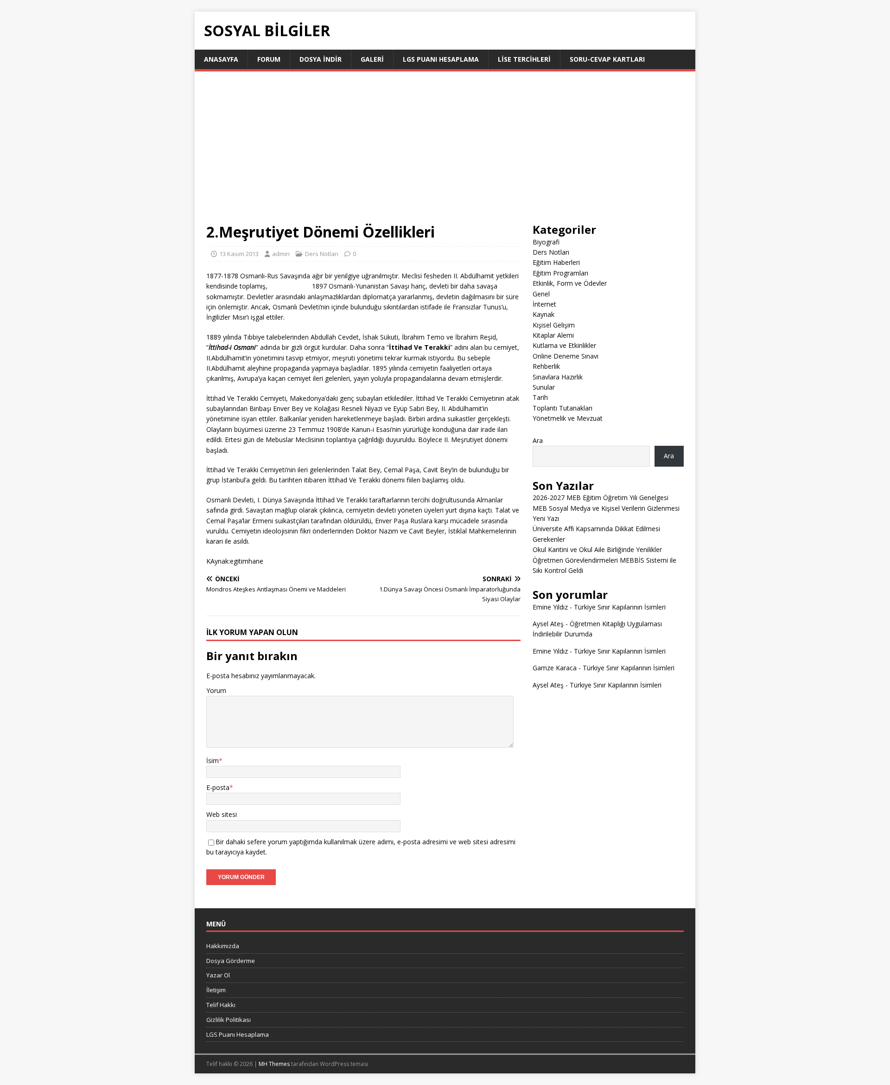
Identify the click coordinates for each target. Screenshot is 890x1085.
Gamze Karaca (555, 667)
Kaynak (543, 314)
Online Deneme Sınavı (565, 356)
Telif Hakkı (220, 1005)
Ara (538, 440)
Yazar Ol (218, 975)
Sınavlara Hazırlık (558, 376)
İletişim (216, 990)
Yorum (216, 690)
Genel (541, 293)
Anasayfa (221, 59)
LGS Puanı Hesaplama (441, 59)
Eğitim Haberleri (556, 262)
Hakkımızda (222, 946)
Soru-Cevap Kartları (607, 59)
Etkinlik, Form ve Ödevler (570, 283)
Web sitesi (221, 814)
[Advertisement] (445, 153)
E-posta (217, 787)
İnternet (544, 304)
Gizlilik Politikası (228, 1019)
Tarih (540, 397)
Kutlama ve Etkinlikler (564, 345)
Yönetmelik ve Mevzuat (568, 418)
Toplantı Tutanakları (562, 408)
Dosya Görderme (230, 961)
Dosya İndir (320, 59)
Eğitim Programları (560, 273)
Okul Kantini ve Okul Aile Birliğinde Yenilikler (597, 549)
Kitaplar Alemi (553, 335)
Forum (268, 59)
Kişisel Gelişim (554, 325)
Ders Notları (321, 254)
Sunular (544, 387)
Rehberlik (546, 366)
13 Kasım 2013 (239, 254)
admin (281, 254)
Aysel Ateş (548, 623)
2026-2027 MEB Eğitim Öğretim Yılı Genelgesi (600, 497)
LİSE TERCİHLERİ (524, 59)
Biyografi (546, 242)
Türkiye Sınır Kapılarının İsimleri (620, 607)
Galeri (372, 59)
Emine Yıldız (550, 607)
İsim (212, 760)
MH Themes (274, 1064)
